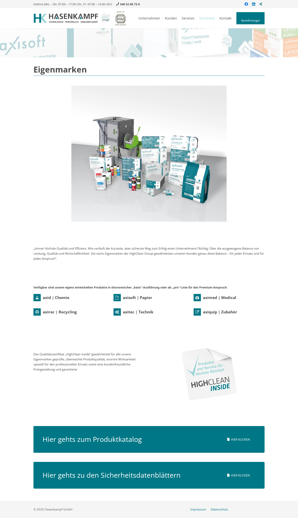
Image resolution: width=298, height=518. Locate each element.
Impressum (198, 509)
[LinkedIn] (253, 4)
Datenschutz (219, 509)
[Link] (72, 18)
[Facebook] (246, 4)
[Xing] (261, 4)
